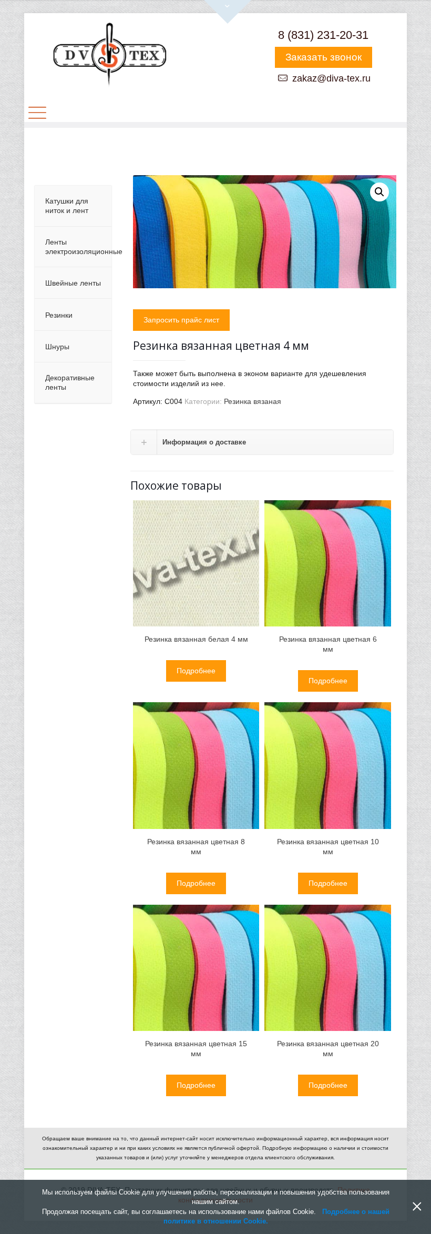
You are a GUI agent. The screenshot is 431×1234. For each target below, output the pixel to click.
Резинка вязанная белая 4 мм (196, 639)
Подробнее (196, 670)
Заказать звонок (323, 57)
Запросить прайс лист (181, 320)
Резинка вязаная (252, 401)
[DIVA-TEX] (109, 55)
